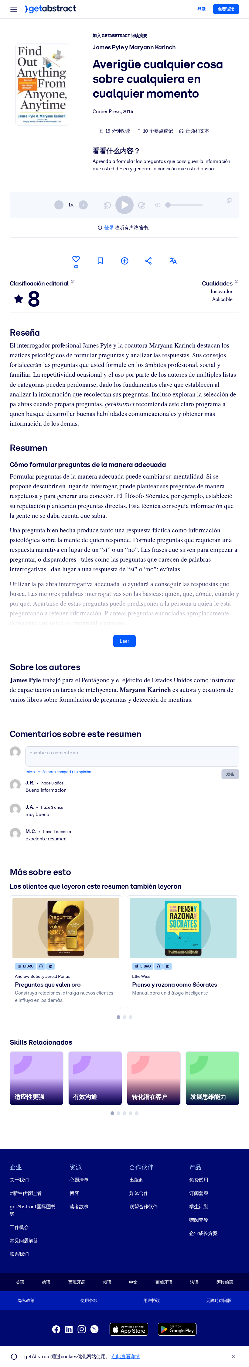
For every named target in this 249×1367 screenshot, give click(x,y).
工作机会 (19, 1227)
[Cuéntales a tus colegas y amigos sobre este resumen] (149, 260)
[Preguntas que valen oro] (65, 928)
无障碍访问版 (218, 1300)
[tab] (118, 1017)
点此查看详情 (125, 1356)
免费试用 (198, 1180)
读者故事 (79, 1207)
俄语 (107, 1282)
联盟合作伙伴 (143, 1207)
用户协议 (151, 1300)
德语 (46, 1282)
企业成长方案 (203, 1233)
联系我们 (19, 1254)
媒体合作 (138, 1193)
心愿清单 (79, 1180)
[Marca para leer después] (100, 260)
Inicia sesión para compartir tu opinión (58, 772)
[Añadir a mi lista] (124, 260)
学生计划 (198, 1207)
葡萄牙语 (163, 1282)
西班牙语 (76, 1282)
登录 (109, 227)
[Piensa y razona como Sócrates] (183, 928)
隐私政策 (26, 1300)
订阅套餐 (198, 1193)
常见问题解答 (24, 1241)
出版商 (136, 1180)
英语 (20, 1282)
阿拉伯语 (225, 1282)
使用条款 (88, 1300)
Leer (124, 641)
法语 (194, 1282)
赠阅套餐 (198, 1220)
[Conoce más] (72, 281)
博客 (74, 1193)
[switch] (124, 205)
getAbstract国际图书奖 (33, 1210)
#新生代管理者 (25, 1193)
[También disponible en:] (173, 260)
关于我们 (19, 1180)
